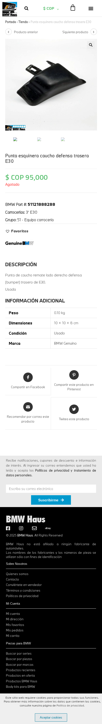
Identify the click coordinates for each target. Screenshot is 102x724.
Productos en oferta (20, 675)
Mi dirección (14, 619)
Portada (10, 22)
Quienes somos (17, 574)
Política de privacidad (70, 705)
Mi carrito (12, 636)
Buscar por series (19, 653)
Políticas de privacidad (22, 596)
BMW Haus (25, 519)
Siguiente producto (75, 32)
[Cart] (73, 7)
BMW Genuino (65, 343)
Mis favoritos (15, 625)
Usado (59, 333)
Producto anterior (26, 32)
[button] (91, 8)
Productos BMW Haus (21, 681)
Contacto (12, 579)
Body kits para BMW (20, 686)
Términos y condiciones (23, 590)
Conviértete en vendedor (24, 585)
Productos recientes (20, 670)
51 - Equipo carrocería (35, 219)
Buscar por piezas (19, 659)
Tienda (23, 22)
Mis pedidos (14, 630)
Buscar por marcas (19, 664)
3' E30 (31, 212)
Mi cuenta (13, 614)
